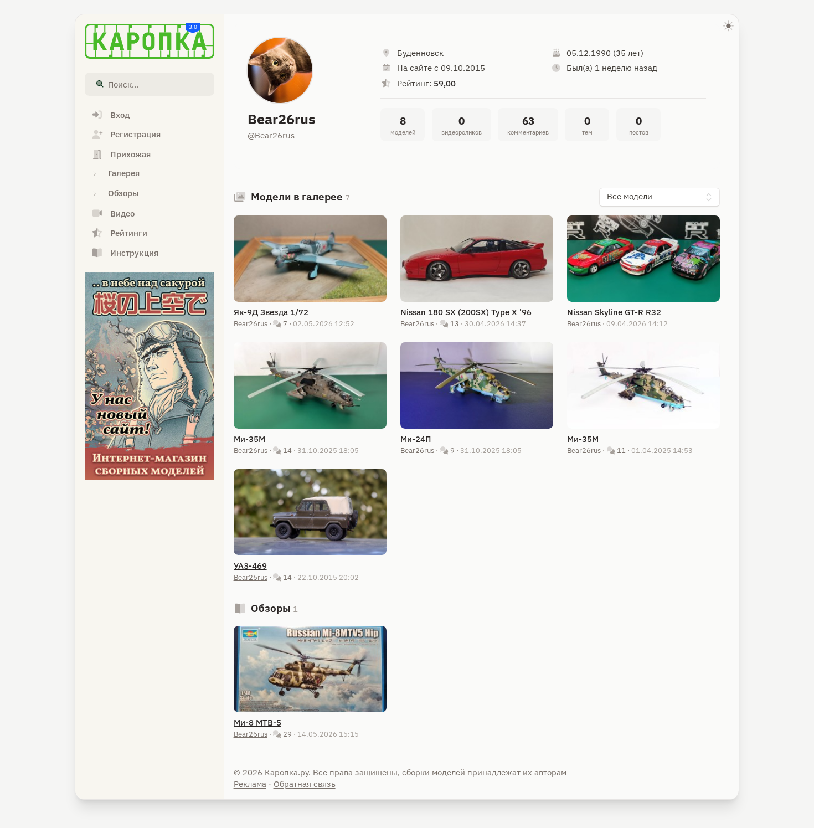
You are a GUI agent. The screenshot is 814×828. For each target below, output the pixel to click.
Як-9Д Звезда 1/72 (271, 312)
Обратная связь (305, 784)
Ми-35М (249, 439)
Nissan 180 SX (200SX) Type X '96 (466, 312)
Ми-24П (415, 439)
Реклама (250, 784)
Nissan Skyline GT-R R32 (614, 312)
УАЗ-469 (250, 565)
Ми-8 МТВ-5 (257, 722)
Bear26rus (250, 323)
